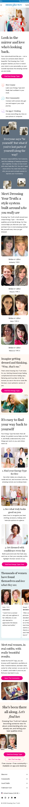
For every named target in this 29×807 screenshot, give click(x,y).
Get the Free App (14, 759)
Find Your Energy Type (12, 76)
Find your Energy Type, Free (14, 564)
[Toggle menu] (1, 5)
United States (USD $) (10, 793)
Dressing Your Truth (13, 803)
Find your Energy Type (14, 754)
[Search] (26, 5)
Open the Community (11, 678)
